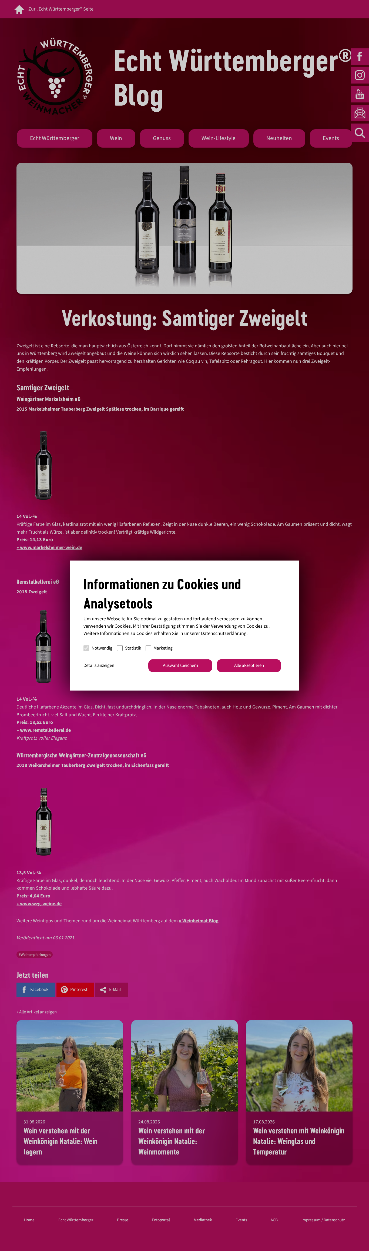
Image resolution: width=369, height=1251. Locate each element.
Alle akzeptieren (249, 665)
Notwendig (102, 648)
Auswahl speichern (180, 665)
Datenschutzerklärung (223, 633)
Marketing (163, 648)
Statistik (133, 648)
